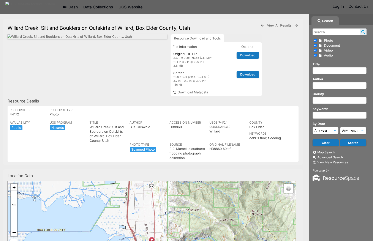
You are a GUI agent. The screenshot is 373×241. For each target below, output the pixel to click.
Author (318, 79)
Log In (338, 6)
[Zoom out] (14, 232)
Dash (72, 7)
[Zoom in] (14, 187)
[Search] (363, 31)
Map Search (326, 152)
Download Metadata (192, 92)
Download (247, 55)
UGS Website (130, 7)
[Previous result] (262, 25)
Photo (327, 40)
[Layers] (288, 188)
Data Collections (98, 7)
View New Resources (332, 162)
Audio (327, 55)
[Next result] (296, 25)
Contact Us (358, 6)
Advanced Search (330, 157)
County (318, 94)
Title (316, 64)
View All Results (279, 25)
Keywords (320, 109)
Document (331, 45)
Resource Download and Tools (197, 38)
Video (327, 50)
